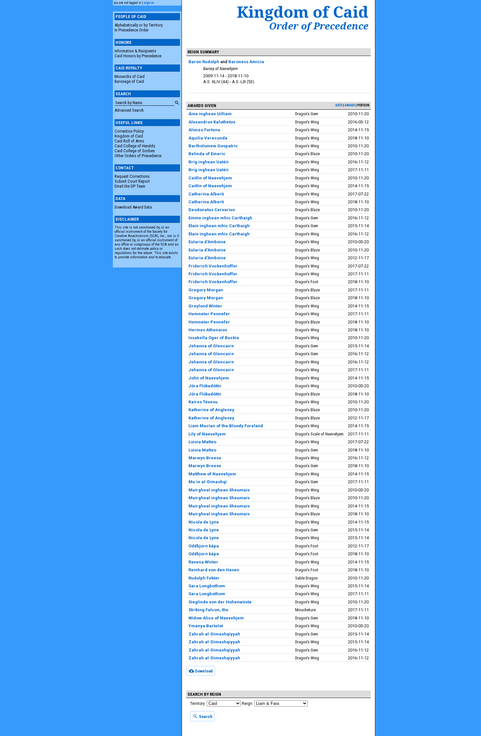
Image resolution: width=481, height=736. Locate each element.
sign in (149, 3)
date (338, 105)
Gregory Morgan (205, 289)
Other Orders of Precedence (138, 155)
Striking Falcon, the (208, 609)
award (350, 105)
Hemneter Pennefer (209, 313)
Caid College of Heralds (135, 145)
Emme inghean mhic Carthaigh (220, 217)
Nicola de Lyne (203, 522)
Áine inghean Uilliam (210, 113)
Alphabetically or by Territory (139, 25)
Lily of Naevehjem (207, 434)
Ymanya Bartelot (205, 625)
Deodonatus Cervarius (211, 209)
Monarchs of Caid (130, 76)
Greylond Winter (205, 306)
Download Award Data (133, 207)
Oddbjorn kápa (203, 545)
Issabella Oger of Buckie (213, 337)
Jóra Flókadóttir (205, 385)
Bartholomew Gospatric (213, 145)
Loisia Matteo (202, 441)
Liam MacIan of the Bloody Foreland (225, 425)
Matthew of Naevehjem (212, 473)
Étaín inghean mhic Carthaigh (219, 225)
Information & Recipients (135, 50)
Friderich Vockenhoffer (213, 266)
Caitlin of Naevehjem (210, 177)
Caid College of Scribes (135, 150)
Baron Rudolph (203, 61)
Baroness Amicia (246, 61)
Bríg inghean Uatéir (208, 161)
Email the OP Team (130, 186)
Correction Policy (129, 131)
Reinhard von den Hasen (213, 569)
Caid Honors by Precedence (138, 55)
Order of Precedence (318, 25)
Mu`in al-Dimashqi (207, 481)
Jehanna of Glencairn (211, 345)
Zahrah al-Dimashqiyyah (214, 634)
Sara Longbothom (206, 585)
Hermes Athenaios (207, 329)
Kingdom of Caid (129, 136)
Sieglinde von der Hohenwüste (220, 601)
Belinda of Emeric (206, 153)
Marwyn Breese (204, 457)
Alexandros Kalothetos (211, 122)
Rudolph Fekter (204, 578)
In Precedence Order (132, 30)
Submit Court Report (132, 181)
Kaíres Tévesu (203, 401)
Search (205, 716)
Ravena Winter (203, 562)
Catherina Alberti (206, 194)
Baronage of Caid (129, 81)
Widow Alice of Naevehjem (216, 618)
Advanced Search (129, 110)
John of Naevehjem (208, 378)
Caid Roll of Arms (129, 140)
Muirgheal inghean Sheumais (219, 490)
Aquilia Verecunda (207, 138)
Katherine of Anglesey (211, 409)
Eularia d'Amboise (207, 241)
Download (203, 671)
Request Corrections (132, 176)
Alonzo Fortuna (204, 129)
